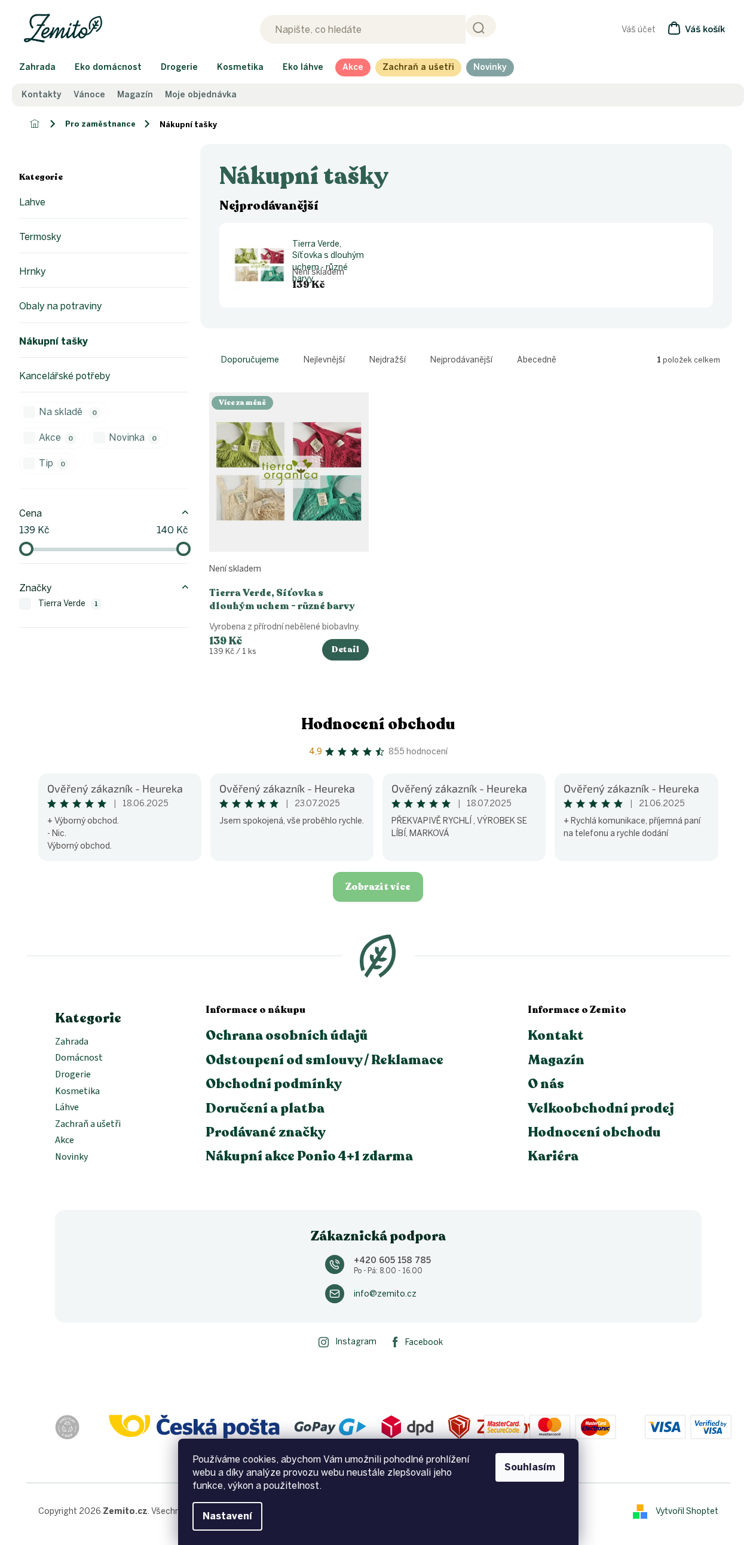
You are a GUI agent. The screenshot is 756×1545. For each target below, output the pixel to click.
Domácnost (79, 1058)
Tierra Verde (68, 603)
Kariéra (553, 1156)
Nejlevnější (324, 360)
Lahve (32, 202)
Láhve (67, 1107)
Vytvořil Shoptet (687, 1511)
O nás (546, 1084)
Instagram (356, 1342)
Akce (56, 437)
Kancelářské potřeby (65, 376)
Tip (52, 463)
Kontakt (556, 1036)
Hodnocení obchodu (378, 724)
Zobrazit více (378, 886)
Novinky (71, 1157)
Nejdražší (387, 360)
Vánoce (89, 95)
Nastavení (227, 1516)
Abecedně (536, 360)
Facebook (424, 1342)
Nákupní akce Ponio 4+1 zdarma (309, 1156)
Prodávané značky (266, 1132)
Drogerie (73, 1075)
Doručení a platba (265, 1108)
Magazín (135, 95)
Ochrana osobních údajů (287, 1036)
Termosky (40, 236)
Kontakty (42, 95)
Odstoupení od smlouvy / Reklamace (324, 1060)
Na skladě (68, 411)
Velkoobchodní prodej (601, 1108)
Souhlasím (529, 1467)
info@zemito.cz (385, 1294)
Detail (345, 649)
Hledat (481, 26)
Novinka (133, 437)
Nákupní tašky (53, 341)
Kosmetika (77, 1091)
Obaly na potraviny (60, 306)
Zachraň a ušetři (88, 1124)
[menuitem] (37, 67)
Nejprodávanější (461, 360)
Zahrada (71, 1042)
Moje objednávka (201, 95)
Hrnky (32, 271)
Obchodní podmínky (274, 1084)
